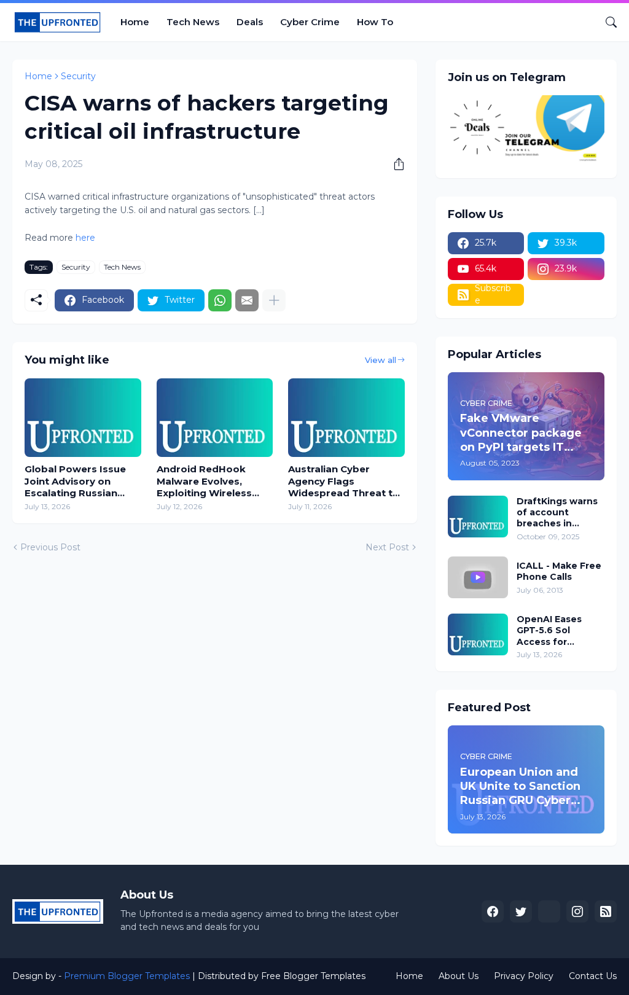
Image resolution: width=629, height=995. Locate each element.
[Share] (394, 164)
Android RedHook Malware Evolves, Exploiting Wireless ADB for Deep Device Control (208, 481)
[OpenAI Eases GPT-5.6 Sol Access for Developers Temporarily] (478, 634)
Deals (249, 22)
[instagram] (577, 911)
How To (375, 22)
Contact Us (593, 975)
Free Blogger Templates (313, 975)
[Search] (606, 22)
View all (380, 360)
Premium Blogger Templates (127, 975)
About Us (459, 975)
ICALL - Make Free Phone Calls (559, 571)
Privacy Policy (523, 975)
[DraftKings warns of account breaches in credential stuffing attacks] (478, 516)
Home (134, 22)
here (84, 237)
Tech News (192, 22)
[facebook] (493, 911)
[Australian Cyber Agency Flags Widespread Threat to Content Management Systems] (346, 417)
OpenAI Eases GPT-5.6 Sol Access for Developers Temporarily (549, 630)
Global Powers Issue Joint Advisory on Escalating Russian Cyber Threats (75, 481)
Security (78, 76)
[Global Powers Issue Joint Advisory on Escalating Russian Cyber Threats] (83, 417)
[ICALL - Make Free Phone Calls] (478, 577)
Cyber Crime (310, 22)
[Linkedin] (549, 911)
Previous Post (50, 547)
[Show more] (274, 300)
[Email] (247, 300)
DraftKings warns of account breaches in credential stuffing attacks (557, 512)
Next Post (387, 547)
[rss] (606, 911)
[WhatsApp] (220, 300)
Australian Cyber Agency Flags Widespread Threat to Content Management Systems (343, 481)
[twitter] (521, 911)
